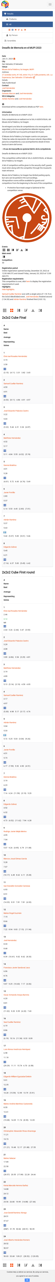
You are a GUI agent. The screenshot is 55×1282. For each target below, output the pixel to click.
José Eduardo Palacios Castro (16, 411)
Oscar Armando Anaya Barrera (16, 995)
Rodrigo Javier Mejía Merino (15, 831)
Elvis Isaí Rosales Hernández (15, 356)
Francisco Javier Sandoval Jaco (17, 968)
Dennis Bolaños (10, 465)
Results (10, 14)
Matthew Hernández (12, 438)
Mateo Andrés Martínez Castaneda (18, 1104)
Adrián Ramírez (8, 99)
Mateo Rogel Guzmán (12, 913)
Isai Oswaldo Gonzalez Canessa (17, 886)
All (10, 24)
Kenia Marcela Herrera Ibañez (16, 1185)
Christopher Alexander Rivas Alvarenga (20, 1131)
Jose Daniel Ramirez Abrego (15, 1213)
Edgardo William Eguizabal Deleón (18, 1076)
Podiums (13, 19)
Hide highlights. (8, 289)
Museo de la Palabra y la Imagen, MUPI (18, 69)
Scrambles (11, 41)
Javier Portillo (9, 492)
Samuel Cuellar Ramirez (11, 294)
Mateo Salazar (10, 1158)
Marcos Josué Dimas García (15, 859)
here (41, 107)
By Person (13, 35)
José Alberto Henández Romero (17, 1240)
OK (27, 1280)
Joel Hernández (8, 88)
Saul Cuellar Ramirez (12, 1022)
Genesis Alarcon (8, 93)
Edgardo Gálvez (10, 547)
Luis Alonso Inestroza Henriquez (17, 1049)
